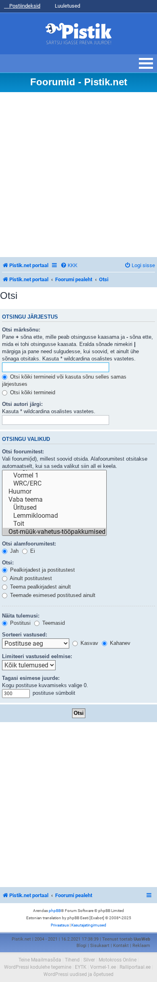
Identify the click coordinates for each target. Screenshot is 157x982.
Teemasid (53, 623)
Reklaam (141, 945)
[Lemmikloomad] (54, 516)
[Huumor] (54, 492)
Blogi (81, 945)
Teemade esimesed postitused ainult (51, 595)
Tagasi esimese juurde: (31, 678)
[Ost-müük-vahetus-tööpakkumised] (54, 532)
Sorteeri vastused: (24, 635)
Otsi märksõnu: (21, 330)
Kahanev (119, 643)
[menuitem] (68, 265)
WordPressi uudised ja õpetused (78, 974)
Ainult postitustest (30, 578)
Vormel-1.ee (103, 967)
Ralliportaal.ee (135, 967)
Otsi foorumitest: (23, 452)
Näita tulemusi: (20, 616)
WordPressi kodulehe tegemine (37, 967)
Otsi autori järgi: (22, 404)
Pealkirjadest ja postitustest (41, 570)
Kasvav (88, 643)
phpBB (55, 910)
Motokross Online (117, 960)
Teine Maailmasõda (40, 960)
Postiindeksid (24, 6)
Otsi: (8, 563)
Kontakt (121, 945)
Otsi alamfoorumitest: (29, 544)
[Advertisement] (78, 174)
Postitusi (19, 623)
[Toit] (54, 524)
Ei (32, 551)
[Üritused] (54, 508)
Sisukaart (99, 945)
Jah (13, 551)
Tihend (72, 960)
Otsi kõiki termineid (31, 392)
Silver (89, 960)
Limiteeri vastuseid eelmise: (37, 656)
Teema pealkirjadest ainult (39, 587)
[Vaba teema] (54, 500)
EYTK (81, 967)
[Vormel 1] (54, 475)
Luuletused (67, 6)
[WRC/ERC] (54, 484)
